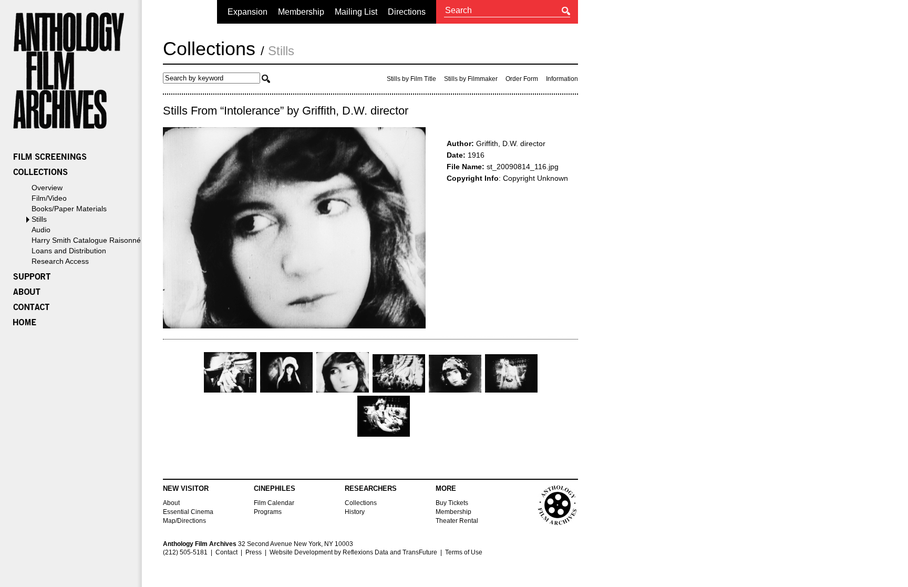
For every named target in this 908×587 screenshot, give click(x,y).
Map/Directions (184, 520)
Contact (226, 552)
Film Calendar (274, 503)
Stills (39, 219)
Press (253, 552)
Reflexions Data (365, 552)
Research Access (60, 261)
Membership (301, 11)
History (355, 512)
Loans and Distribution (69, 250)
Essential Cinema (188, 512)
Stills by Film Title (411, 79)
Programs (268, 512)
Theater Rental (457, 520)
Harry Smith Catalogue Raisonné (86, 240)
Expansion (247, 11)
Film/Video (49, 198)
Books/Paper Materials (69, 208)
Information (562, 79)
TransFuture (420, 552)
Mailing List (356, 11)
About (171, 503)
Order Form (521, 79)
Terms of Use (463, 552)
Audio (41, 229)
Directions (407, 11)
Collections (209, 48)
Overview (47, 187)
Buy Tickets (452, 503)
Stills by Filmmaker (471, 79)
